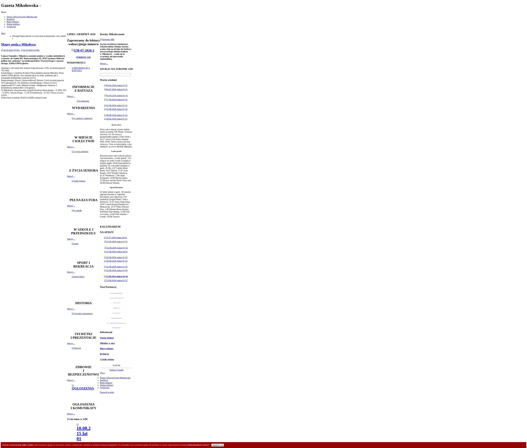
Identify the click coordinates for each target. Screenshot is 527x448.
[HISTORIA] (83, 287)
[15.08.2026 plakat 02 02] (116, 276)
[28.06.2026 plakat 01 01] (116, 119)
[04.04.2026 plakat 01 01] (116, 85)
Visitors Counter (116, 370)
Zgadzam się (217, 445)
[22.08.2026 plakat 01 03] (116, 257)
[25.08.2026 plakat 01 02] (116, 109)
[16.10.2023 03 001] (11, 50)
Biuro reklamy (106, 348)
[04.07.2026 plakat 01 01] (116, 89)
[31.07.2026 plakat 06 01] (116, 237)
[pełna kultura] (83, 187)
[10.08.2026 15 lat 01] (83, 433)
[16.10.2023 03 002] (31, 50)
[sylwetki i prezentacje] (83, 320)
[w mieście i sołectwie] (83, 125)
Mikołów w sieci (107, 343)
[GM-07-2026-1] (83, 50)
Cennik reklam (107, 359)
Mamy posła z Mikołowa (18, 44)
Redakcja (104, 354)
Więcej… (71, 96)
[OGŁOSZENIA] (83, 392)
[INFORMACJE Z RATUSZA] (83, 74)
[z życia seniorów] (83, 158)
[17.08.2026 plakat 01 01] (116, 99)
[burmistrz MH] (107, 39)
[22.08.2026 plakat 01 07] (116, 280)
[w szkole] (83, 217)
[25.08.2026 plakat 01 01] (116, 105)
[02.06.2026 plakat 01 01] (116, 95)
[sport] (83, 250)
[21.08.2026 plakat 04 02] (116, 251)
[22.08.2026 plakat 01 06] (116, 270)
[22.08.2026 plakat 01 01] (116, 241)
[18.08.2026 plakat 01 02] (116, 261)
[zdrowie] (83, 354)
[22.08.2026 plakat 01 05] (116, 267)
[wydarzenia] (83, 101)
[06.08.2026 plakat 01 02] (116, 115)
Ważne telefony (107, 338)
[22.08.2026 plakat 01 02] (116, 248)
